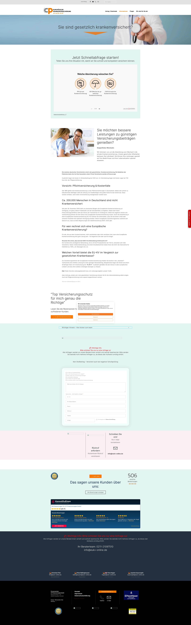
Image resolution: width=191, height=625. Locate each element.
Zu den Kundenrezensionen (63, 317)
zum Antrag (84, 1)
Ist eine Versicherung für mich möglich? (75, 374)
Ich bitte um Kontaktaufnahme (73, 372)
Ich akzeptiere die (106, 419)
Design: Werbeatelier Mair (57, 599)
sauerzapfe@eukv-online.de (135, 575)
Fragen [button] (132, 11)
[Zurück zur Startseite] (57, 11)
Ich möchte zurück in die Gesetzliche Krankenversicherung (80, 380)
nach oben (96, 476)
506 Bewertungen (57, 506)
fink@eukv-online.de (55, 575)
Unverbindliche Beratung (72, 377)
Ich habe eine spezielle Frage (73, 378)
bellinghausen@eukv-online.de (82, 575)
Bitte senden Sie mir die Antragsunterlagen (76, 375)
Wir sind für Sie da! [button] (142, 11)
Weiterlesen (54, 522)
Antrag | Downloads (111, 11)
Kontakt (77, 591)
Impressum (78, 593)
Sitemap (53, 601)
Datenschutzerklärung (110, 419)
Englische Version (79, 598)
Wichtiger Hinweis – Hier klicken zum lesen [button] (77, 327)
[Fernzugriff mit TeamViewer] (131, 595)
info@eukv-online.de (95, 549)
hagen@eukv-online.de (109, 575)
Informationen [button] (123, 11)
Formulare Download (106, 591)
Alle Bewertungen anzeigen (95, 492)
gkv (56, 601)
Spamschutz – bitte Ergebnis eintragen (74, 394)
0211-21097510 (104, 546)
